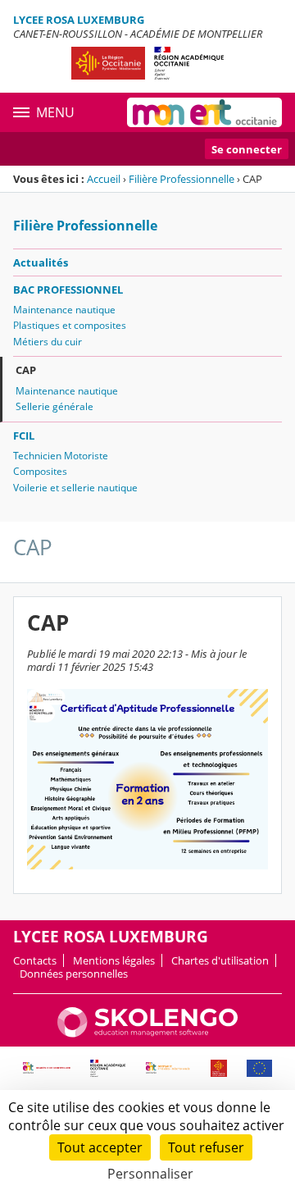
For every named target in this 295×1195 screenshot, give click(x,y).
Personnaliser (150, 1174)
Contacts (35, 960)
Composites (40, 471)
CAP (26, 370)
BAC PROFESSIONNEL (68, 289)
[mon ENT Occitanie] (204, 112)
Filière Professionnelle (181, 178)
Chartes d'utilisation (220, 960)
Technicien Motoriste (60, 456)
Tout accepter (100, 1147)
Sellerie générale (54, 406)
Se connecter (246, 149)
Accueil (103, 178)
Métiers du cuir (47, 342)
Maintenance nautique (64, 310)
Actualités (40, 262)
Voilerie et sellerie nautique (75, 488)
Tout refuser (206, 1147)
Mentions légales (114, 960)
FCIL (23, 435)
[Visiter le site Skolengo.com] (147, 1033)
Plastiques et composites (69, 325)
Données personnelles (74, 973)
